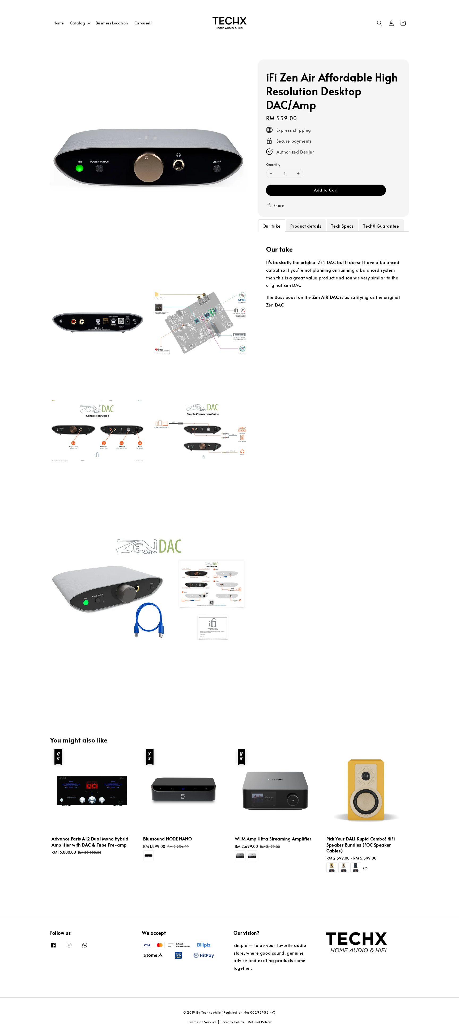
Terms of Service (202, 1021)
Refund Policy (259, 1021)
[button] (379, 23)
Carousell (143, 22)
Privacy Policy (232, 1021)
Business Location (112, 22)
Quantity (273, 164)
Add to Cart (326, 190)
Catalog (77, 23)
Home (58, 22)
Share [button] (279, 205)
